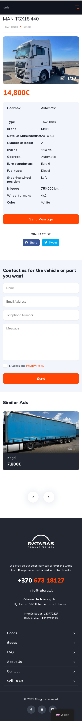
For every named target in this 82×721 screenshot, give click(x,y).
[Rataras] (6, 7)
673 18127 (41, 580)
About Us (14, 662)
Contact (13, 671)
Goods (12, 633)
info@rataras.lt (41, 590)
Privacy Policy (35, 365)
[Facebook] (31, 709)
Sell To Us (15, 681)
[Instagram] (42, 709)
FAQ (10, 652)
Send (41, 378)
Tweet (52, 242)
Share (33, 242)
